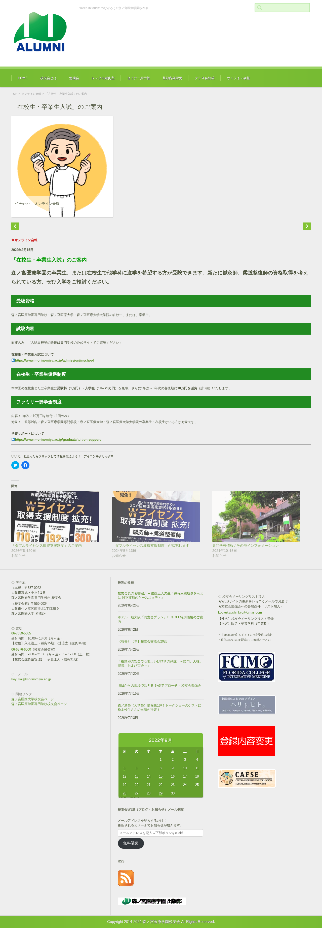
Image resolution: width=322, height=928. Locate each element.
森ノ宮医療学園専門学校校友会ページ (39, 704)
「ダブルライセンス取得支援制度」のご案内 (46, 545)
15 (161, 776)
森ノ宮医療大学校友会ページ (32, 699)
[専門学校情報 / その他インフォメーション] (260, 516)
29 (161, 793)
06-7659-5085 (21, 633)
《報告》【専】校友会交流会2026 (142, 641)
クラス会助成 (204, 78)
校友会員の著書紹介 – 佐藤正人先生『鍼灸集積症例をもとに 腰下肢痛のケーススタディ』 (160, 595)
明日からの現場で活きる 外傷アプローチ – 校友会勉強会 (159, 685)
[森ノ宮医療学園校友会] (41, 33)
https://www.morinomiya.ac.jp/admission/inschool (54, 360)
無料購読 (130, 843)
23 (173, 785)
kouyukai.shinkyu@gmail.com (240, 612)
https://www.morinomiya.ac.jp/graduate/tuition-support (58, 439)
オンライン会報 (238, 78)
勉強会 (74, 78)
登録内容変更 (172, 78)
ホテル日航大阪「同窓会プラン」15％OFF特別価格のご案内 (160, 619)
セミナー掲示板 (138, 78)
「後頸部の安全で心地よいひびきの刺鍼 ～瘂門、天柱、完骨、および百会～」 (160, 663)
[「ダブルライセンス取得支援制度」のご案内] (59, 516)
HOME (23, 78)
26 (124, 793)
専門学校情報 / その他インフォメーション (245, 545)
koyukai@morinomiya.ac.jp (31, 679)
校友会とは (48, 78)
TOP (14, 93)
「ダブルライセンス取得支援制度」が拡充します (150, 545)
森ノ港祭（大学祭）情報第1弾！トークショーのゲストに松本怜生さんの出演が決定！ (159, 707)
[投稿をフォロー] (126, 885)
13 (136, 776)
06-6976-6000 (21, 649)
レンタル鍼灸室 (103, 78)
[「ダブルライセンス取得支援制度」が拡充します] (159, 516)
